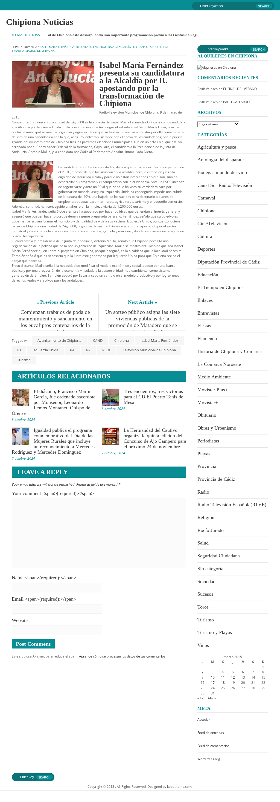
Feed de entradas (210, 732)
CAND (98, 340)
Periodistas (208, 441)
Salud (203, 543)
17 (213, 682)
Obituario (206, 415)
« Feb (201, 698)
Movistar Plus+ (212, 389)
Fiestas (204, 325)
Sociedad (206, 581)
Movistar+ (207, 402)
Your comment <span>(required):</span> (53, 493)
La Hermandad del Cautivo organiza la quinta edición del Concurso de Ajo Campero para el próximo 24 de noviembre (155, 438)
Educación (207, 274)
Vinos (203, 645)
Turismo (24, 359)
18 (223, 682)
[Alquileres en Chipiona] (216, 67)
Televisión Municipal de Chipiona (149, 350)
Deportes (206, 249)
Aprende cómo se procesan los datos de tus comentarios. (122, 656)
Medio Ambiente (214, 377)
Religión (205, 517)
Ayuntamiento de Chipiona (59, 340)
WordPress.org (208, 759)
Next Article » (142, 302)
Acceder (203, 719)
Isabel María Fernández (159, 340)
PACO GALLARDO (236, 102)
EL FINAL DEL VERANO (240, 88)
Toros (203, 607)
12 (233, 677)
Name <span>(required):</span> (44, 577)
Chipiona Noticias (39, 22)
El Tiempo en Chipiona (220, 287)
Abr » (212, 698)
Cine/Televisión (213, 223)
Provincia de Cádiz (216, 479)
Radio (203, 492)
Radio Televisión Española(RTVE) (231, 504)
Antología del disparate (220, 159)
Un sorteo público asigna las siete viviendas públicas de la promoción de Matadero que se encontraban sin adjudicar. (142, 322)
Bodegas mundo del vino (222, 172)
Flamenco (207, 338)
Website (20, 620)
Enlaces (205, 300)
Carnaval (206, 198)
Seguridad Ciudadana (218, 555)
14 (253, 677)
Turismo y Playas (214, 632)
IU (19, 350)
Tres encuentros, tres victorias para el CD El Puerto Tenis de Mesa (153, 397)
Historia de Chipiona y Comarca (229, 351)
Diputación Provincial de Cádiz (228, 262)
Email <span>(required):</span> (44, 599)
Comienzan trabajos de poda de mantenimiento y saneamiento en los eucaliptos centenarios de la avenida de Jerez (56, 322)
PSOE (106, 350)
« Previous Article (55, 302)
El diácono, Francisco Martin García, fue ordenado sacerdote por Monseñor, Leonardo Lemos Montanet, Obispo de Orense (53, 402)
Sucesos (205, 594)
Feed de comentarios (213, 745)
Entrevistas (208, 313)
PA (72, 350)
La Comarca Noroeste (219, 364)
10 (213, 677)
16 (203, 682)
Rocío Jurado (210, 530)
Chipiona (121, 340)
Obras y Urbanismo (216, 428)
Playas (203, 453)
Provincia (30, 47)
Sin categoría (210, 568)
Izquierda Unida (45, 350)
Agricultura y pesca (216, 147)
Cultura (204, 236)
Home (16, 47)
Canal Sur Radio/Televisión (224, 185)
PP (88, 350)
